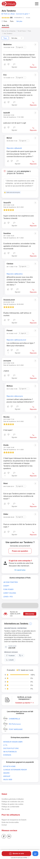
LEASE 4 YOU (8, 597)
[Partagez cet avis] (35, 44)
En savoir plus (20, 570)
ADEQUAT (6, 776)
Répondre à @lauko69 (14, 148)
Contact (4, 825)
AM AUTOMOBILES (10, 752)
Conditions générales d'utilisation (13, 799)
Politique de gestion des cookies (12, 804)
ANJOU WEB (7, 780)
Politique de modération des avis (13, 801)
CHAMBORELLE (14, 719)
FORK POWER (8, 589)
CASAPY (6, 586)
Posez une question (20, 551)
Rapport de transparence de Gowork (14, 820)
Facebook (12, 655)
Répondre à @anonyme (15, 396)
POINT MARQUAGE (16, 729)
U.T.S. (5, 745)
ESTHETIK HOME (9, 766)
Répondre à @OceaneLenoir (16, 340)
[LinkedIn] (9, 836)
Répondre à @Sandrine (15, 274)
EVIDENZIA (7, 755)
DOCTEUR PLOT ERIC (11, 748)
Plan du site (5, 809)
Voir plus (19, 21)
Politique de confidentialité (10, 807)
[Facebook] (4, 836)
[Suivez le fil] (35, 853)
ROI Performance (15, 724)
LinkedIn (11, 660)
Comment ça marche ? (23, 703)
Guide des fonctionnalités (10, 822)
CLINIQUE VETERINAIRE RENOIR (15, 770)
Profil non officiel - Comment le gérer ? (17, 14)
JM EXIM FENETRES (10, 582)
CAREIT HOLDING (9, 593)
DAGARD (6, 773)
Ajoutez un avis (18, 853)
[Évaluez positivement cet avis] (4, 65)
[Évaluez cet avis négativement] (8, 65)
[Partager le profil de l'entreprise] (36, 605)
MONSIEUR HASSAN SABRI (13, 742)
